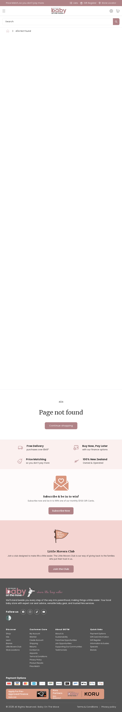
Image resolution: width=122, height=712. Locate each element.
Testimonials (61, 650)
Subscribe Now (61, 510)
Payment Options (98, 633)
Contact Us (34, 650)
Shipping (34, 643)
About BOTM (62, 629)
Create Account (36, 640)
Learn (8, 640)
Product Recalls (36, 663)
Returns (33, 646)
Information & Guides (99, 643)
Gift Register (95, 640)
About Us (59, 633)
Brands (9, 643)
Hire (7, 637)
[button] (5, 10)
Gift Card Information (99, 637)
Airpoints (34, 653)
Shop (8, 633)
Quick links (96, 629)
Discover (11, 629)
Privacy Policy (36, 659)
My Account (35, 633)
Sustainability (61, 637)
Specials (94, 646)
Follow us (12, 611)
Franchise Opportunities (66, 640)
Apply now (12, 697)
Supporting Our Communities (68, 646)
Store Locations (13, 650)
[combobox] (61, 21)
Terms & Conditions (38, 656)
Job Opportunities (63, 643)
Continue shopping (61, 425)
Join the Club (61, 569)
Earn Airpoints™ (57, 697)
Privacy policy (108, 706)
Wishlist (33, 637)
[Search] (116, 21)
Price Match (35, 666)
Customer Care (38, 629)
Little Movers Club (13, 646)
